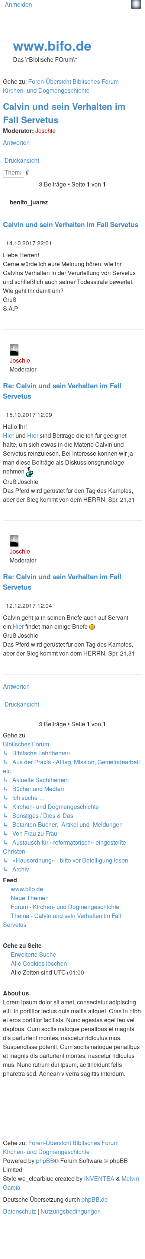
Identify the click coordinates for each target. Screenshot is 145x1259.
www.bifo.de (52, 45)
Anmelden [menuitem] (18, 4)
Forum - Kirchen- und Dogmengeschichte (65, 906)
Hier (8, 435)
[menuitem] (20, 1211)
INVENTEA (99, 1178)
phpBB (45, 1160)
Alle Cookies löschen (39, 963)
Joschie (45, 130)
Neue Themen (30, 897)
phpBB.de (94, 1199)
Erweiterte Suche (33, 954)
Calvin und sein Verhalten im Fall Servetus (70, 224)
